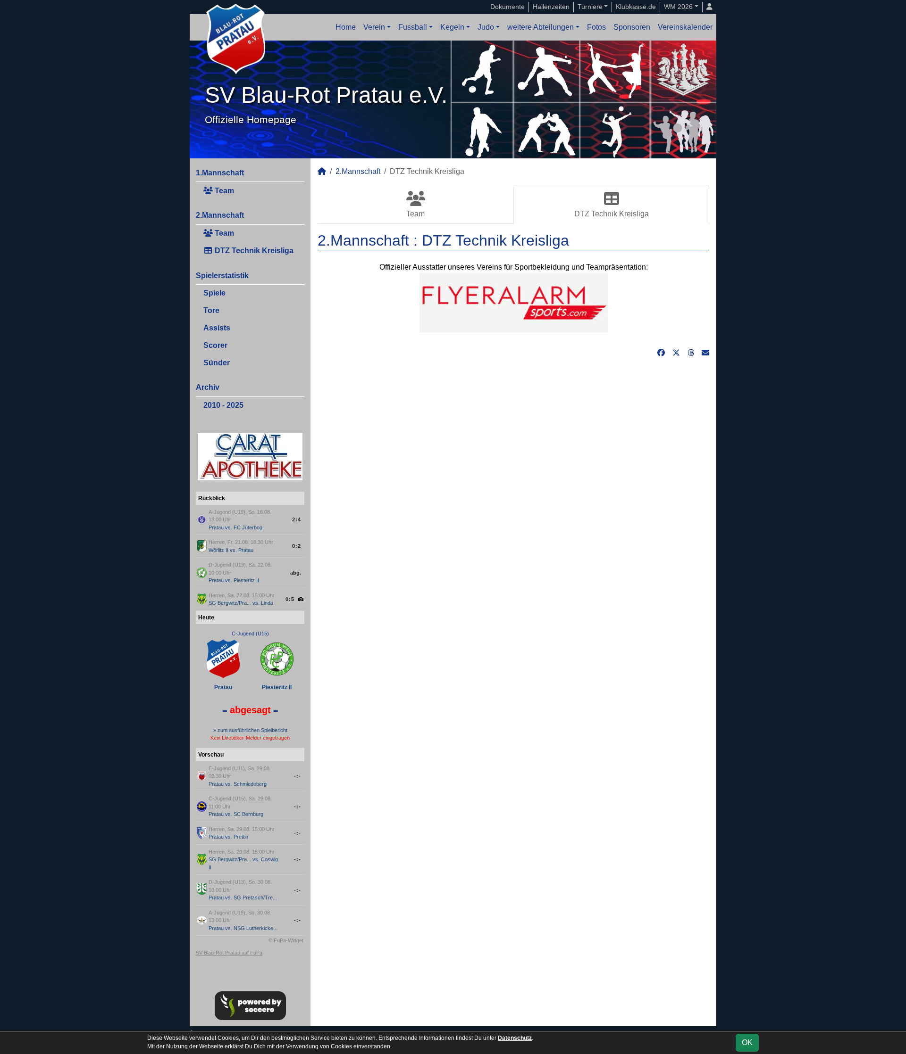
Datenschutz (515, 1038)
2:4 (296, 519)
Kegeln (452, 27)
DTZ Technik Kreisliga (253, 251)
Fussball (412, 27)
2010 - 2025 (223, 405)
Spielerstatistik (222, 276)
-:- (297, 776)
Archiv (207, 387)
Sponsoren (631, 27)
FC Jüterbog (248, 527)
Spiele (214, 293)
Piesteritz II (246, 580)
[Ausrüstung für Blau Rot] (513, 302)
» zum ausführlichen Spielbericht (250, 730)
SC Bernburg (248, 814)
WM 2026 (678, 6)
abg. (295, 573)
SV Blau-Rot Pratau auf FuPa (229, 952)
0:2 (296, 546)
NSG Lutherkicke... (255, 928)
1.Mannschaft (220, 173)
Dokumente (507, 6)
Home (346, 27)
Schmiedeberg (250, 784)
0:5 (289, 599)
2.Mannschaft (220, 215)
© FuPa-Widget (285, 940)
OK (747, 1042)
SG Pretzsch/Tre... (255, 897)
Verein (374, 27)
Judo (486, 27)
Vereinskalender (685, 27)
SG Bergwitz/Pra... (230, 603)
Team (223, 191)
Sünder (216, 363)
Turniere (590, 6)
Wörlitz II (218, 550)
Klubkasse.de (636, 6)
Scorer (215, 345)
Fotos (596, 27)
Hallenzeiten (551, 6)
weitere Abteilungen (540, 27)
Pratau (216, 527)
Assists (216, 328)
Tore (211, 310)
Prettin (241, 837)
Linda (267, 603)
